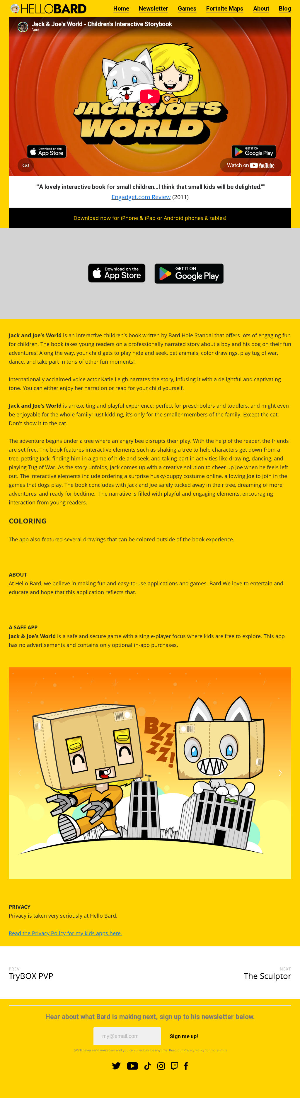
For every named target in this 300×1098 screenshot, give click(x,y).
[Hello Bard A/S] (47, 8)
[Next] (280, 772)
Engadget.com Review (141, 197)
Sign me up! (184, 1036)
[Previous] (19, 772)
